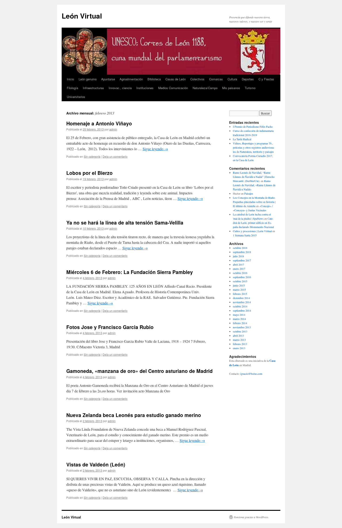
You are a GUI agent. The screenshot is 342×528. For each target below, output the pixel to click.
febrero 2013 (240, 344)
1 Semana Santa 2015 (245, 235)
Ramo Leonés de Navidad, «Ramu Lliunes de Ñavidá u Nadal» (254, 185)
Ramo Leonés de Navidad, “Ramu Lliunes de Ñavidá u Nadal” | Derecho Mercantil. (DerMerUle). (254, 177)
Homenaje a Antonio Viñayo (99, 123)
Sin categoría (92, 156)
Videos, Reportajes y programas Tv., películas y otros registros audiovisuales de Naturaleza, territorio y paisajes (254, 147)
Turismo (250, 88)
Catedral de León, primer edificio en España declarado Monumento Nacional (253, 223)
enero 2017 (239, 269)
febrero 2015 (240, 294)
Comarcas (216, 79)
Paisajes (248, 193)
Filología (72, 88)
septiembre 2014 (242, 310)
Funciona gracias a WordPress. (251, 517)
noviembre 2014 (242, 302)
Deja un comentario (115, 156)
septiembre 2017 (242, 260)
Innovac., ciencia (120, 88)
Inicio (70, 79)
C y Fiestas (266, 79)
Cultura (232, 79)
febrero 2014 (240, 323)
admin (113, 129)
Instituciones (145, 88)
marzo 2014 (239, 319)
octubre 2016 (240, 273)
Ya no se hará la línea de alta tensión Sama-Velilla (124, 222)
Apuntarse (108, 79)
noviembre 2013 (242, 327)
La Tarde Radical (242, 139)
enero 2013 (239, 348)
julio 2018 (238, 256)
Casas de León (175, 79)
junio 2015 (239, 285)
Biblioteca (154, 79)
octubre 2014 (240, 306)
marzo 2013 (239, 340)
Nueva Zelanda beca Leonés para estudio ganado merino (133, 414)
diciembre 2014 (241, 298)
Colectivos (197, 79)
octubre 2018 (240, 248)
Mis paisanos (231, 88)
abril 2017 (238, 264)
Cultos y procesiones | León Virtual (252, 231)
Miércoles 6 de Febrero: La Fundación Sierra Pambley (129, 271)
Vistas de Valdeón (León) (95, 464)
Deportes (248, 79)
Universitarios (76, 97)
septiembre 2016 (242, 277)
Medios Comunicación (173, 88)
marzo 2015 (239, 289)
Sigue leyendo (155, 148)
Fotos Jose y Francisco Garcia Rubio (110, 326)
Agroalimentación (131, 79)
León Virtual (82, 16)
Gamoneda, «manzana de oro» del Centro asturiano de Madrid (139, 370)
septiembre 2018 (242, 252)
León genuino (88, 79)
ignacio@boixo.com (251, 373)
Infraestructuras (93, 88)
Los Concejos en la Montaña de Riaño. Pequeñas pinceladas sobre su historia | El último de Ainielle (254, 202)
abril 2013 (238, 335)
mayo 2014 (239, 314)
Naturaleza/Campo (205, 88)
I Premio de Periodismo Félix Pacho (253, 126)
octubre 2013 (240, 331)
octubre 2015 (240, 281)
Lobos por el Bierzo (89, 172)
